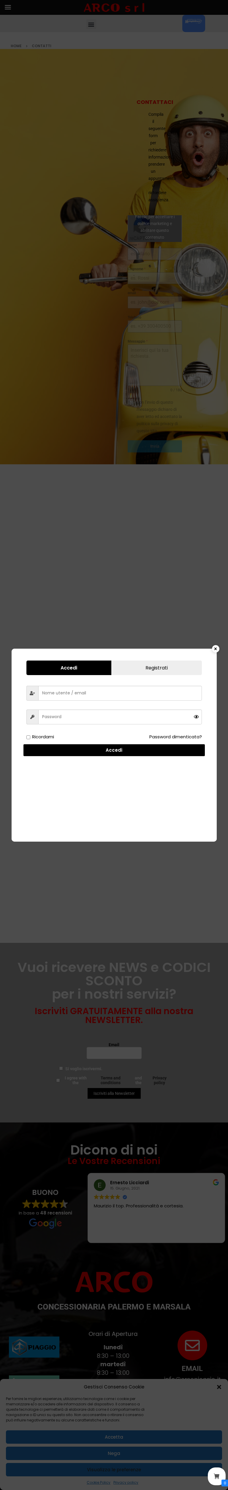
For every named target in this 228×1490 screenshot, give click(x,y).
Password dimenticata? (175, 737)
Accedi (114, 750)
